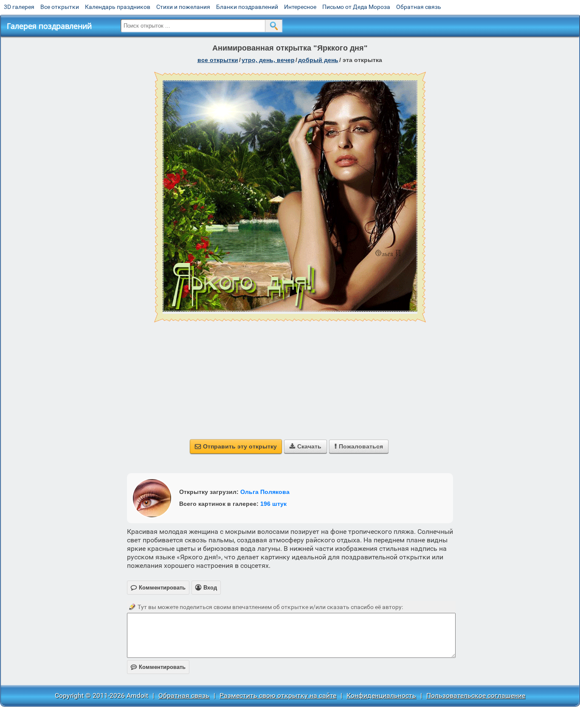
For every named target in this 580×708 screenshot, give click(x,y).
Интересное (300, 6)
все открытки (217, 59)
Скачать (305, 446)
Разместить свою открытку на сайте (278, 695)
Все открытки (59, 6)
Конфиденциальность (381, 695)
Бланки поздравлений (247, 6)
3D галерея (19, 6)
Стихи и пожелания (183, 6)
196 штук (273, 503)
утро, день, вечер (268, 59)
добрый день (318, 59)
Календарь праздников (117, 6)
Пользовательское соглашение (475, 695)
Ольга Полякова (265, 491)
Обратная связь (418, 6)
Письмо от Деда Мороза (356, 6)
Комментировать (158, 667)
